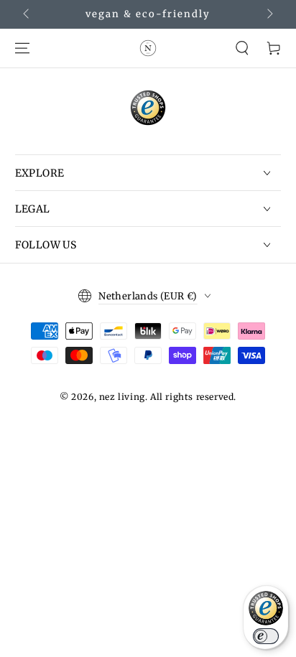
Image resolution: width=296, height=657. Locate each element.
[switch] (266, 636)
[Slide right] (268, 14)
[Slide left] (27, 14)
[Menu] (22, 48)
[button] (242, 48)
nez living (122, 396)
